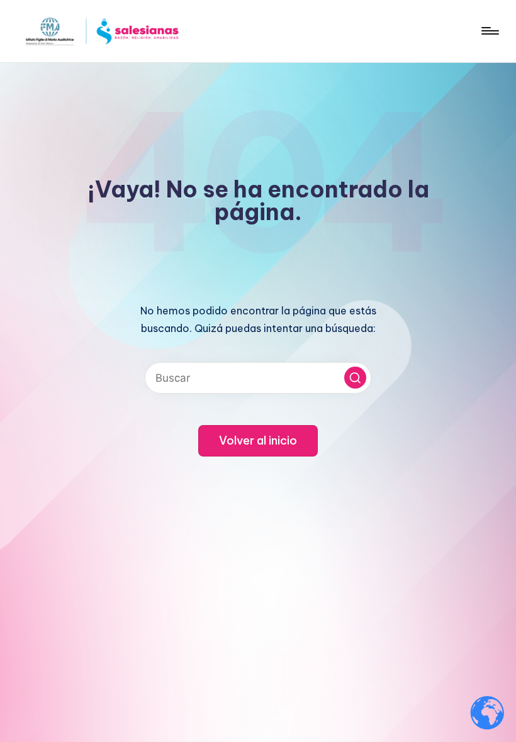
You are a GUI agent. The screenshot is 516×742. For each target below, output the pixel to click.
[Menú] (489, 30)
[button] (355, 378)
